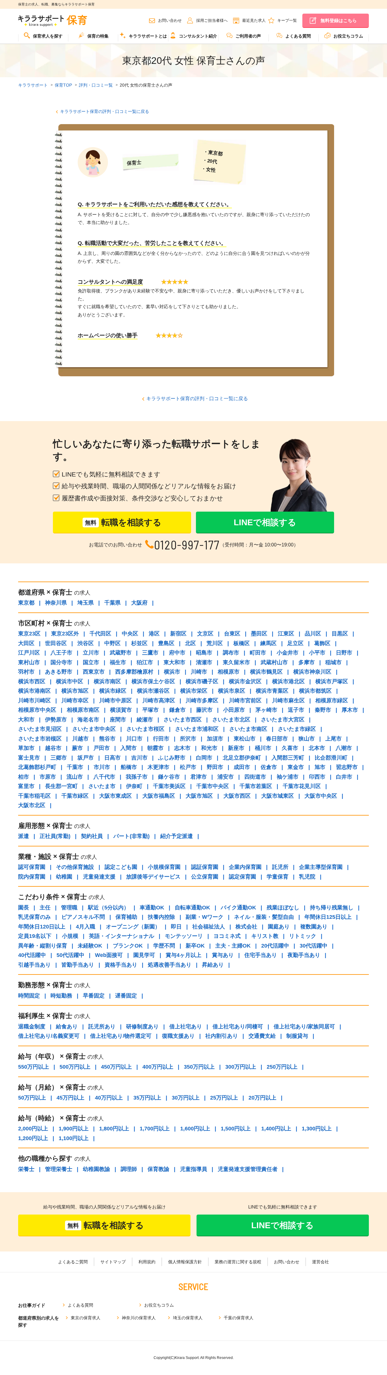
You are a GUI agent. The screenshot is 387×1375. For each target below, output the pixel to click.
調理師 (129, 1169)
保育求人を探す (48, 36)
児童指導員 (193, 1169)
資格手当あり (121, 965)
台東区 (232, 634)
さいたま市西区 (183, 720)
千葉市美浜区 (169, 786)
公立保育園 (204, 877)
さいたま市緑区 (297, 729)
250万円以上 (282, 1067)
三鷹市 (150, 653)
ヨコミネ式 (227, 936)
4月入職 (85, 927)
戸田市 (101, 748)
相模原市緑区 (331, 700)
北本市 (317, 748)
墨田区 (259, 634)
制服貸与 (297, 1036)
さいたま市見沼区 (40, 729)
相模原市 (228, 672)
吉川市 (139, 758)
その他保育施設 (75, 867)
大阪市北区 (31, 805)
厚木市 (350, 710)
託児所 (280, 867)
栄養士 (26, 1169)
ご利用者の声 (248, 36)
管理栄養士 (58, 1169)
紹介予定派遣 (176, 836)
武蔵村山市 (274, 662)
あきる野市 (58, 672)
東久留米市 (236, 662)
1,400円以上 (276, 1129)
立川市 (91, 653)
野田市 (215, 767)
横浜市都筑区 (315, 691)
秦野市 (323, 710)
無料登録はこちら (338, 20)
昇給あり (213, 965)
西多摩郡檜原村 (134, 672)
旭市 (319, 767)
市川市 (102, 767)
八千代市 (104, 777)
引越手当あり (34, 965)
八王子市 (61, 653)
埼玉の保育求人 (188, 1317)
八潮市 (344, 748)
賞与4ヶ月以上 (183, 955)
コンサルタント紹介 (198, 36)
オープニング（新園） (133, 927)
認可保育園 (31, 867)
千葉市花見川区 (302, 786)
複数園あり (313, 927)
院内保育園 (31, 877)
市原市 (48, 777)
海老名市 (88, 720)
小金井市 (287, 653)
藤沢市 (204, 710)
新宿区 (178, 634)
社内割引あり (221, 1036)
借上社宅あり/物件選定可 (120, 1036)
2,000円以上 (33, 1129)
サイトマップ (113, 1261)
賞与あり (223, 955)
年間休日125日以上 (328, 917)
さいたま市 (101, 786)
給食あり (67, 1027)
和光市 (209, 748)
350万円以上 (199, 1067)
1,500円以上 (236, 1129)
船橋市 (129, 767)
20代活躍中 (275, 946)
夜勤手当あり (304, 955)
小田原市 (234, 710)
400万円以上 (157, 1067)
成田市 (242, 767)
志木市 (182, 748)
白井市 (344, 777)
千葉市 (75, 767)
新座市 (236, 748)
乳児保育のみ (34, 917)
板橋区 (241, 643)
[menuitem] (43, 38)
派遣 (23, 836)
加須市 (215, 739)
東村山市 (29, 662)
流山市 (75, 777)
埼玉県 (85, 603)
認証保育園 (204, 867)
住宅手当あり (260, 955)
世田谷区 (56, 643)
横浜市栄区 (193, 691)
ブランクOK (128, 946)
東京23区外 (65, 634)
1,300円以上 (317, 1129)
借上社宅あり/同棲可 (238, 1027)
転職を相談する (123, 522)
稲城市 (333, 662)
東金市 (296, 767)
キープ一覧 (287, 20)
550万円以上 (33, 1067)
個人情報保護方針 (185, 1261)
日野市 (344, 653)
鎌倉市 (177, 710)
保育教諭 (158, 1169)
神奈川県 (56, 603)
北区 (190, 643)
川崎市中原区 (115, 700)
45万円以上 (70, 1098)
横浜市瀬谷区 (153, 691)
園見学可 (144, 955)
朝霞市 (155, 748)
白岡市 (204, 758)
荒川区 (215, 643)
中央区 (130, 634)
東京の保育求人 (85, 1317)
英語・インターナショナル (121, 936)
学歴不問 (164, 946)
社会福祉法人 (208, 927)
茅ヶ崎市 (266, 710)
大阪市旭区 (199, 796)
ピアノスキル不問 (83, 917)
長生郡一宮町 (61, 786)
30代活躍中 (313, 946)
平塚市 (150, 710)
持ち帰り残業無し (331, 908)
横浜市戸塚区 (331, 681)
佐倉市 (269, 767)
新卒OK (195, 946)
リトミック (302, 936)
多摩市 (306, 662)
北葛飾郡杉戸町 (37, 767)
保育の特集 (98, 36)
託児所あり (101, 1027)
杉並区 (139, 643)
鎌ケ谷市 (169, 777)
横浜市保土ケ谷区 (153, 681)
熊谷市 (107, 739)
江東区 (286, 634)
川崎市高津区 (158, 700)
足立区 (295, 643)
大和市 (26, 720)
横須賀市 (121, 710)
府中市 (177, 653)
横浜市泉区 (231, 691)
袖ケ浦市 (287, 777)
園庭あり (279, 927)
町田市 (258, 653)
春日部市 (277, 739)
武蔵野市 (121, 653)
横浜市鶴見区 (266, 672)
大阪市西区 (237, 796)
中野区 (112, 643)
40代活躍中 (32, 955)
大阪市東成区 (115, 796)
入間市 (128, 748)
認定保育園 (242, 877)
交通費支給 (262, 1036)
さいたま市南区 (248, 729)
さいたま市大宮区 (282, 720)
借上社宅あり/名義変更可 (49, 1036)
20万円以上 (262, 1098)
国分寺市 (61, 662)
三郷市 (58, 758)
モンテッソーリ (184, 936)
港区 (154, 634)
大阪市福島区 (158, 796)
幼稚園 (64, 877)
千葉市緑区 (75, 796)
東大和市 (174, 662)
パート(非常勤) (131, 836)
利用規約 (146, 1261)
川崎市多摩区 (202, 700)
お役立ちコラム (348, 36)
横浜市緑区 (112, 691)
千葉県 (112, 603)
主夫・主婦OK (233, 946)
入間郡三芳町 (288, 758)
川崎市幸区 (75, 700)
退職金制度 (31, 1027)
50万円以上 (32, 1098)
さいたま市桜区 (145, 729)
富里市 (26, 786)
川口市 (134, 739)
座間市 (118, 720)
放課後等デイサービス (153, 877)
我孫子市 (137, 777)
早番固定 (94, 996)
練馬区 (268, 643)
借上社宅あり (185, 1027)
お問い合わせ (170, 20)
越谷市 (53, 748)
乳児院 (307, 877)
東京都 (26, 603)
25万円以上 (224, 1098)
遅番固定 (126, 996)
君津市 (198, 777)
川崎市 (199, 672)
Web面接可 (109, 955)
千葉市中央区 (212, 786)
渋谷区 (85, 643)
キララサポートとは (148, 36)
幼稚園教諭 (96, 1169)
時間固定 (29, 996)
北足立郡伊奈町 (242, 758)
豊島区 (166, 643)
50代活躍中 (70, 955)
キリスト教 (264, 936)
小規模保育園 (164, 867)
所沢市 (188, 739)
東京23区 (29, 634)
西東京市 (94, 672)
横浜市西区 (31, 681)
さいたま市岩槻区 (40, 739)
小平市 (317, 653)
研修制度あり (142, 1027)
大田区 (26, 643)
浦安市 (225, 777)
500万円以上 (75, 1067)
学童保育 (277, 877)
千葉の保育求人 (238, 1317)
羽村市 (26, 672)
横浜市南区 (107, 681)
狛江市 (145, 662)
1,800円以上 (114, 1129)
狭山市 (306, 739)
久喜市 (290, 748)
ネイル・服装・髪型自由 (264, 917)
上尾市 (333, 739)
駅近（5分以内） (108, 908)
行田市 (161, 739)
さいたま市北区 (231, 720)
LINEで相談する (265, 522)
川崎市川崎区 (34, 700)
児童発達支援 (99, 877)
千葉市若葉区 (255, 786)
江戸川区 (29, 653)
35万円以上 (147, 1098)
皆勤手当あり (77, 965)
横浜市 (172, 672)
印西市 (317, 777)
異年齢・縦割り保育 (42, 946)
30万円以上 (186, 1098)
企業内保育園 (245, 867)
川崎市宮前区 (245, 700)
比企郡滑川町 (331, 758)
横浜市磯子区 (202, 681)
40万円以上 (109, 1098)
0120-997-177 (187, 545)
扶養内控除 (161, 917)
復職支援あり (178, 1036)
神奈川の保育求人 (139, 1317)
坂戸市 (85, 758)
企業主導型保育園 (321, 867)
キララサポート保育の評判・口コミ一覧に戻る (104, 111)
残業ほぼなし (283, 908)
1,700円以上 (155, 1129)
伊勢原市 (56, 720)
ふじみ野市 (171, 758)
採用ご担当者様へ (212, 20)
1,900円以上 (74, 1129)
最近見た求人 (254, 20)
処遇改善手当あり (169, 965)
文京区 (205, 634)
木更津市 (158, 767)
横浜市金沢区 (245, 681)
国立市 (91, 662)
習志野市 (347, 767)
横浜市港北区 (288, 681)
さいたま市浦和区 (197, 729)
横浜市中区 (69, 681)
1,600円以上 (195, 1129)
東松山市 (244, 739)
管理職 (69, 908)
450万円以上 (116, 1067)
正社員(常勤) (55, 836)
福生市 (118, 662)
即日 (176, 927)
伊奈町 (134, 786)
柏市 (23, 777)
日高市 (112, 758)
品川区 (313, 634)
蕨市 (77, 748)
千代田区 (100, 634)
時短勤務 (61, 996)
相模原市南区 (83, 710)
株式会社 (246, 927)
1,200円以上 (33, 1138)
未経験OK (90, 946)
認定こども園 (121, 867)
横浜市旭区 (75, 691)
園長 (23, 908)
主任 (45, 908)
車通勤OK (152, 908)
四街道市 (255, 777)
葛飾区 (322, 643)
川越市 (80, 739)
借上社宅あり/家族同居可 (304, 1027)
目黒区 (340, 634)
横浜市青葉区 (272, 691)
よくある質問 (298, 36)
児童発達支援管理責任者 (248, 1169)
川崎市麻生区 (288, 700)
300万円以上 (240, 1067)
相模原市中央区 (37, 710)
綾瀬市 (145, 720)
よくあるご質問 (73, 1261)
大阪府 (139, 603)
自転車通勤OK (192, 908)
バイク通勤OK (238, 908)
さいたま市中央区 (94, 729)
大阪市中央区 (320, 796)
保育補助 (126, 917)
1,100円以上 (74, 1138)
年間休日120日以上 (41, 927)
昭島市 (204, 653)
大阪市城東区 (277, 796)
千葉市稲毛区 (34, 796)
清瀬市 (204, 662)
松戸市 (188, 767)
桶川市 (263, 748)
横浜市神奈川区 (312, 672)
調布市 (231, 653)
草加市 (26, 748)
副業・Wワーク (204, 917)
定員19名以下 (34, 936)
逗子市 (296, 710)
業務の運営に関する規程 (238, 1261)
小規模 (70, 936)
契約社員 (92, 836)
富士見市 (29, 758)
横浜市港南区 (34, 691)
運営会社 (320, 1261)
